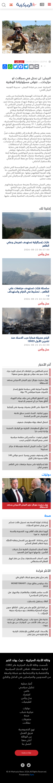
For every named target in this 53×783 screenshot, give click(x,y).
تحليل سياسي (26, 687)
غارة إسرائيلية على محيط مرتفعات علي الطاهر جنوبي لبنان (28, 466)
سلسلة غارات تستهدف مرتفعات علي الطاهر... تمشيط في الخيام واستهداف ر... (28, 291)
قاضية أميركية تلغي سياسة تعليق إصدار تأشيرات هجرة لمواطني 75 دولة (30, 390)
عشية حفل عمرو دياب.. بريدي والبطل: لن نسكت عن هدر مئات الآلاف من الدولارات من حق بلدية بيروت (27, 622)
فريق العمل (26, 732)
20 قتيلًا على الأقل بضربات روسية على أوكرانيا (27, 407)
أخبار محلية (26, 683)
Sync (32, 774)
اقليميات (26, 701)
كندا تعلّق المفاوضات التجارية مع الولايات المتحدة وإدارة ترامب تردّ (27, 430)
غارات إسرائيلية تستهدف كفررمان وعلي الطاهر (28, 243)
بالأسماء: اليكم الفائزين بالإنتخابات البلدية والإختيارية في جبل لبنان (30, 633)
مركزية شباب (26, 711)
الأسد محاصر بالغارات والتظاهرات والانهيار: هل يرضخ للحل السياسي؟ (28, 594)
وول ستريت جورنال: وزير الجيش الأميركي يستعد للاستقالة (27, 381)
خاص (26, 690)
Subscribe (26, 753)
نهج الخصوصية (27, 729)
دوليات (46, 474)
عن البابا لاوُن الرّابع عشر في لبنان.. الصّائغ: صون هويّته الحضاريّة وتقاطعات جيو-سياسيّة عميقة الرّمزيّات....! (27, 610)
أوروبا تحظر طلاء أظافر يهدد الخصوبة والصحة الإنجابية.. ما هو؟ (29, 533)
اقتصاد (26, 694)
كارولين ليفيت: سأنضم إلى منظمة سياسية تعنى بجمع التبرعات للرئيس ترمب (29, 439)
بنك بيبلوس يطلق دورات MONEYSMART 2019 (29, 585)
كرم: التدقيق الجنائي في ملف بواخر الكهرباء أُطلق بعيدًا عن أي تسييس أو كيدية (29, 400)
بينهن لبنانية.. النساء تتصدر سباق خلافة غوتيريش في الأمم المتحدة (31, 415)
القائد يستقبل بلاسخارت (37, 601)
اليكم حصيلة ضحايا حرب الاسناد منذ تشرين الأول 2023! (30, 339)
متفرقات (26, 719)
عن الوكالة (26, 736)
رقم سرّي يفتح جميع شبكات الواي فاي (32, 577)
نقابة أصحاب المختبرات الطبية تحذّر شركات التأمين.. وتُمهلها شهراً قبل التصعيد (30, 551)
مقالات (26, 722)
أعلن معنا (26, 740)
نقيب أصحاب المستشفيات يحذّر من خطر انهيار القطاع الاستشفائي (28, 560)
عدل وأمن (43, 254)
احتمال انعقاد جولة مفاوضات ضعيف (32, 422)
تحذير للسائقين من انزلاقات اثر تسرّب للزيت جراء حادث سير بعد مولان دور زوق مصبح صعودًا (27, 372)
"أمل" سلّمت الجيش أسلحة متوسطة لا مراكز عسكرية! (28, 448)
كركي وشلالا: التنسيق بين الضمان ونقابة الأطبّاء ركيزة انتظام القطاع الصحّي (27, 542)
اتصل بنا (26, 743)
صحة (47, 515)
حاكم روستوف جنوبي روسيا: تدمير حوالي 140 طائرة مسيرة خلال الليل (28, 457)
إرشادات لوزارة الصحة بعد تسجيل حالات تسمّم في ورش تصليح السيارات (28, 524)
